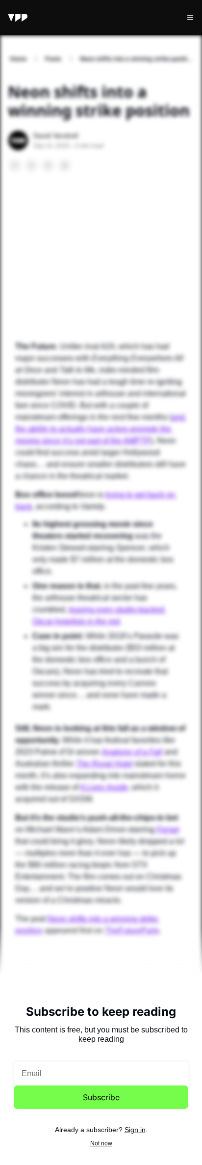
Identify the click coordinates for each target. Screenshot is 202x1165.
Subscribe (101, 1097)
